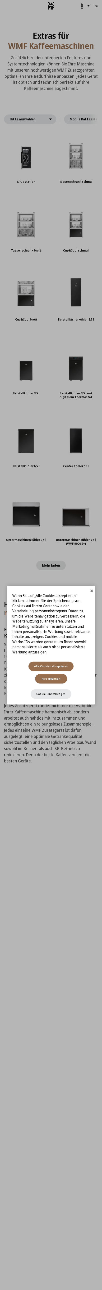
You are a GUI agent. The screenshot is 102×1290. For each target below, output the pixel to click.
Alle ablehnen (51, 678)
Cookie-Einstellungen (50, 694)
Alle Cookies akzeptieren (51, 666)
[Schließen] (91, 591)
